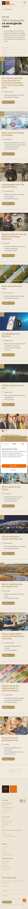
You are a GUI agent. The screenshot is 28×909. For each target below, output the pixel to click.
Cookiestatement (6, 853)
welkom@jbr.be (6, 825)
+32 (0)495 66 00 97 (6, 823)
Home (3, 9)
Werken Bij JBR (5, 861)
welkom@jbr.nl (5, 811)
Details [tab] (14, 444)
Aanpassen (13, 470)
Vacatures (4, 863)
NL (18, 2)
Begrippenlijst (5, 865)
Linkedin (21, 801)
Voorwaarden (5, 847)
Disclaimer (4, 851)
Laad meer (11, 771)
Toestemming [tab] (5, 444)
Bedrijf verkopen (6, 869)
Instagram (24, 801)
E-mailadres (5, 886)
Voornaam (4, 891)
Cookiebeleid (7, 904)
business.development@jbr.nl (9, 836)
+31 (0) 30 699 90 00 (6, 809)
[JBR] (8, 4)
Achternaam (5, 896)
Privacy (4, 849)
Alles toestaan (13, 466)
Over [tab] (23, 444)
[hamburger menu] (24, 3)
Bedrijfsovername (6, 867)
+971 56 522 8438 (6, 834)
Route (3, 813)
